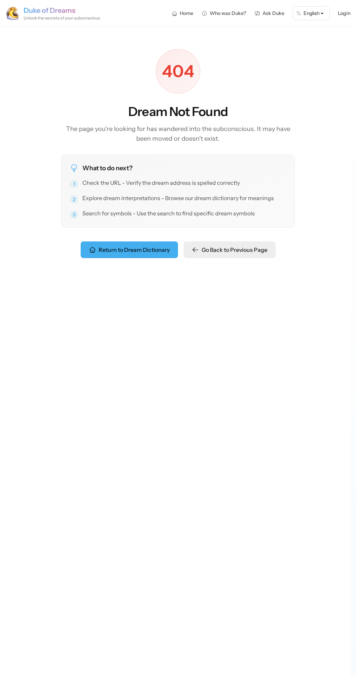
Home (186, 13)
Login (344, 13)
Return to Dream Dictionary (134, 249)
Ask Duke (273, 13)
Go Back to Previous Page (234, 249)
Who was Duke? (228, 13)
